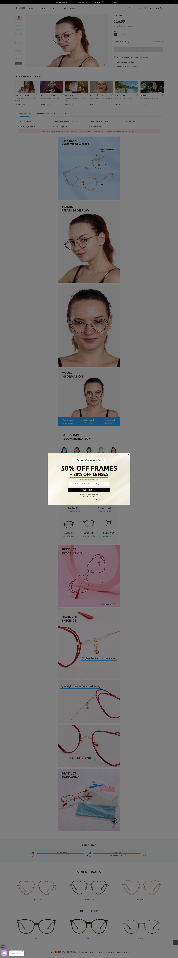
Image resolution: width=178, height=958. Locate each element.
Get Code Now (89, 490)
